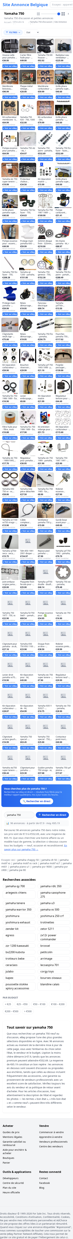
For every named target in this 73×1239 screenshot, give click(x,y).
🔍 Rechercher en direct (52, 814)
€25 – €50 (22, 1004)
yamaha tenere (15, 903)
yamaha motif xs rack (25, 863)
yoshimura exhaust (18, 922)
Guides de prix (11, 1132)
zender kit (12, 929)
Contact (43, 1178)
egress (10, 935)
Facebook (44, 1183)
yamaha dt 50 (49, 859)
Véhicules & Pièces (18, 23)
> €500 (28, 1011)
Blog (41, 1187)
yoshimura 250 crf (52, 916)
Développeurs (11, 1178)
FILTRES (13, 32)
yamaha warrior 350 (18, 909)
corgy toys (47, 971)
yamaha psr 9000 (42, 866)
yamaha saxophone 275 (53, 895)
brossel (45, 946)
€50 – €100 (39, 1004)
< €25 (8, 1004)
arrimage (46, 958)
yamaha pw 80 (17, 870)
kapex (9, 978)
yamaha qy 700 (15, 886)
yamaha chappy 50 (28, 859)
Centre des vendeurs (51, 1146)
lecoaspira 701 (49, 965)
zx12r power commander (48, 937)
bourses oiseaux (50, 978)
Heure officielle (11, 1192)
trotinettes (47, 922)
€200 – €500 (11, 1011)
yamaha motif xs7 (50, 863)
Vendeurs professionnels (53, 1141)
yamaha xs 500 (49, 909)
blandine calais (49, 984)
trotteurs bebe (15, 958)
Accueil (7, 22)
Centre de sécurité (13, 1183)
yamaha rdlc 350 (50, 886)
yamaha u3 (47, 903)
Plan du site (9, 1187)
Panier (6, 1162)
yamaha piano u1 (20, 866)
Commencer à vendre (51, 1132)
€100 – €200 (58, 1004)
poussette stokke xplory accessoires (17, 986)
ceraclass (11, 965)
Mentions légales (12, 1137)
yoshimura (12, 916)
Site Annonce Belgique (25, 5)
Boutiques (8, 1158)
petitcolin (46, 952)
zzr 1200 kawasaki (17, 946)
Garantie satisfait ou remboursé (14, 1143)
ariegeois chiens (16, 892)
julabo (10, 971)
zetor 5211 (47, 929)
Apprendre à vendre (50, 1137)
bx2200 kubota (15, 952)
